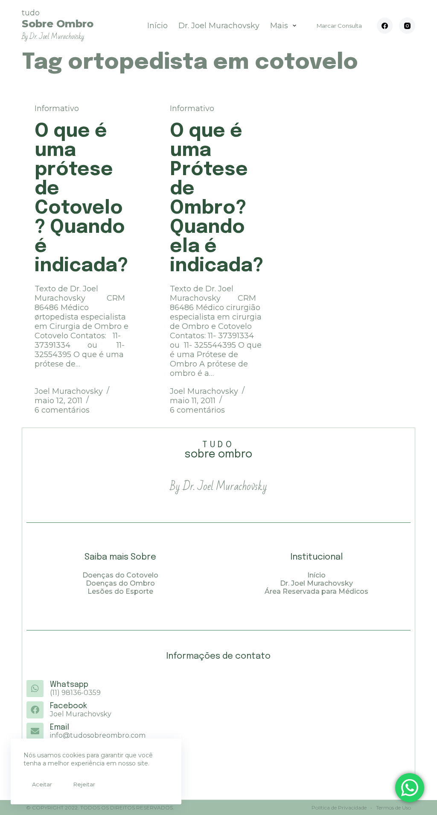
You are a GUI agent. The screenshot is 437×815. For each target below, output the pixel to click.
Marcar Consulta (339, 25)
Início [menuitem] (157, 25)
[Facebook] (385, 26)
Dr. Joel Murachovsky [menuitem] (218, 25)
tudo (57, 24)
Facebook (68, 706)
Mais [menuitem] (279, 25)
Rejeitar (84, 784)
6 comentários (62, 410)
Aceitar (42, 784)
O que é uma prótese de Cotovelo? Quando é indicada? (81, 199)
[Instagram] (407, 26)
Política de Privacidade (339, 807)
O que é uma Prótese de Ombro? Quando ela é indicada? (216, 199)
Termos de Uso (393, 807)
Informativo (57, 108)
